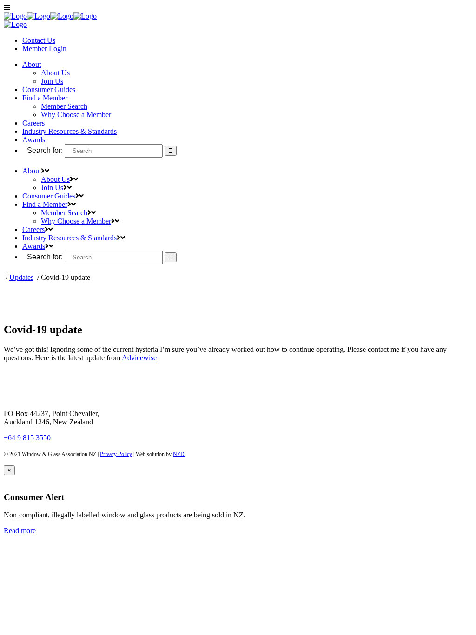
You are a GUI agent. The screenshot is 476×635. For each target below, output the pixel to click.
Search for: (45, 150)
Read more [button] (20, 531)
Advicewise (139, 358)
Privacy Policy (116, 454)
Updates (21, 277)
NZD (179, 454)
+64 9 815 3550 (27, 438)
